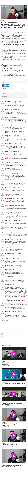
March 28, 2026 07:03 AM (14, 173)
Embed (4, 93)
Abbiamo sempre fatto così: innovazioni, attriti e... (14, 363)
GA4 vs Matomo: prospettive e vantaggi (13, 383)
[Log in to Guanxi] (2, 338)
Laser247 (7, 136)
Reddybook (7, 144)
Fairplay (6, 119)
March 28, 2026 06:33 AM (17, 303)
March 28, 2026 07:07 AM (14, 125)
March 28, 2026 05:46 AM (17, 311)
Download (4, 96)
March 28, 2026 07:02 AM (14, 182)
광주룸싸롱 (23, 308)
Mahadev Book (8, 266)
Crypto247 (7, 111)
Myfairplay (7, 241)
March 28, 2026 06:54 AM (13, 247)
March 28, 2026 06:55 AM (14, 232)
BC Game (7, 127)
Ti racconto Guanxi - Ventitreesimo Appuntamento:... (12, 403)
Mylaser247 (7, 102)
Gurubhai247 (7, 205)
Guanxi (2, 20)
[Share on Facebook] (3, 85)
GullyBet (6, 169)
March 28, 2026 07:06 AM (15, 151)
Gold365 (6, 175)
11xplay (6, 260)
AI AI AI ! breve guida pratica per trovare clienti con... (14, 424)
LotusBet (7, 164)
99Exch (6, 249)
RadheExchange (8, 200)
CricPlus (6, 273)
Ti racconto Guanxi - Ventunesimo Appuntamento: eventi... (12, 466)
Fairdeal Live (7, 213)
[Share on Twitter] (5, 85)
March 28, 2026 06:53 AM (15, 253)
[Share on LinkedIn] (8, 85)
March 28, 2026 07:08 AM (15, 109)
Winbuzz (6, 183)
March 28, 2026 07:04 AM (14, 168)
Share (3, 82)
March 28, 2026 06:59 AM (18, 198)
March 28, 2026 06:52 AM (17, 265)
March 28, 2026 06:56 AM (15, 226)
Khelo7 (6, 189)
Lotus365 (7, 234)
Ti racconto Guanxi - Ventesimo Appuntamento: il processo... (11, 445)
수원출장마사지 (20, 318)
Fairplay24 (7, 227)
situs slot (15, 284)
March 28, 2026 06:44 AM (14, 279)
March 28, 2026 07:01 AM (13, 187)
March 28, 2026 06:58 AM (16, 204)
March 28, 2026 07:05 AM (15, 157)
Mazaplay (7, 158)
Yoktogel (24, 300)
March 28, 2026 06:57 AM (16, 212)
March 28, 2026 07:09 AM (16, 101)
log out (9, 334)
